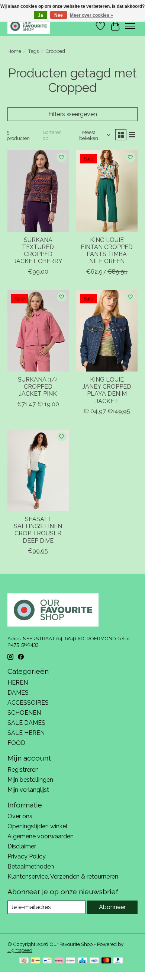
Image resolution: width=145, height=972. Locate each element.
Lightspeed (19, 950)
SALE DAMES (26, 722)
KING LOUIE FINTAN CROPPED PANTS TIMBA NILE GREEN (107, 250)
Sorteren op (52, 135)
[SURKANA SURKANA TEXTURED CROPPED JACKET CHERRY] (38, 191)
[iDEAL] (35, 961)
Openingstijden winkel (37, 826)
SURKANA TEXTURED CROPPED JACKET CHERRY (38, 250)
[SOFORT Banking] (59, 961)
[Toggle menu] (130, 26)
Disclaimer (21, 846)
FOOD (16, 742)
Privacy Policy (26, 856)
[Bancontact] (47, 961)
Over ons (19, 816)
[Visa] (94, 961)
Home (14, 51)
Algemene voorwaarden (40, 836)
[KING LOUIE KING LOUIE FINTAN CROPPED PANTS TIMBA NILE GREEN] (107, 191)
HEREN (17, 682)
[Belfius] (70, 961)
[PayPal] (118, 961)
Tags (33, 51)
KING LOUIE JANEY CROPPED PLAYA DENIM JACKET (107, 390)
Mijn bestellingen (30, 779)
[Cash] (24, 961)
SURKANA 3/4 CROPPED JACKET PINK (38, 386)
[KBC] (82, 961)
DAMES (18, 692)
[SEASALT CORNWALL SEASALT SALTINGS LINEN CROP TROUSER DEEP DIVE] (38, 470)
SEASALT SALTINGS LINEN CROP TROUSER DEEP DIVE (38, 530)
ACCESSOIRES (28, 702)
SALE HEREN (26, 732)
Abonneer (112, 907)
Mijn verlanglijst (28, 789)
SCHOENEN (24, 712)
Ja (40, 15)
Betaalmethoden (30, 866)
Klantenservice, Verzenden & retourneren (62, 876)
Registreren (23, 769)
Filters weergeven (72, 114)
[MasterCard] (106, 961)
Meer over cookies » (91, 15)
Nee (58, 15)
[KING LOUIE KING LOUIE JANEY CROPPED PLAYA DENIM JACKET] (107, 331)
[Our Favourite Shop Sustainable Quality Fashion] (28, 26)
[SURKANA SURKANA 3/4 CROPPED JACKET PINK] (38, 331)
